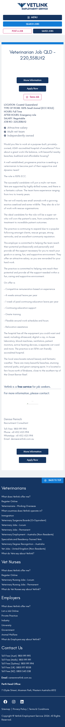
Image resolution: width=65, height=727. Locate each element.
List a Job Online (10, 611)
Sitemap (6, 709)
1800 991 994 (27, 663)
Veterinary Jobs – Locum (14, 525)
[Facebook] (5, 702)
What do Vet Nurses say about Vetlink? (21, 589)
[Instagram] (13, 702)
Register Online (10, 501)
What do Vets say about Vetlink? (18, 553)
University (6, 625)
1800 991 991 (25, 659)
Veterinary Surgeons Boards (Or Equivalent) (24, 520)
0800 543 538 (23, 671)
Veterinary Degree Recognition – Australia (23, 544)
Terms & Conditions (39, 709)
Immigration (8, 515)
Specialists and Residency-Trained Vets (21, 539)
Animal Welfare (9, 634)
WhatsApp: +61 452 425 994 (18, 435)
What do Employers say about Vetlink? (21, 639)
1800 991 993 (24, 655)
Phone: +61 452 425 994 (16, 432)
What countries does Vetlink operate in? (22, 510)
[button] (32, 17)
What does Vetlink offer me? (16, 496)
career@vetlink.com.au (19, 677)
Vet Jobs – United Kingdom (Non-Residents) (24, 548)
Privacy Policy (20, 709)
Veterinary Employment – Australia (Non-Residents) (28, 534)
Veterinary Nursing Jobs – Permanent (20, 584)
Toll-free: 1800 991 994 (15, 428)
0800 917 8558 (23, 667)
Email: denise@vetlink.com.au (19, 439)
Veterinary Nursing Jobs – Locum (18, 580)
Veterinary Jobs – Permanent (16, 529)
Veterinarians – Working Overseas (19, 506)
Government (8, 630)
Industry (5, 620)
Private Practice (10, 615)
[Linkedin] (22, 702)
